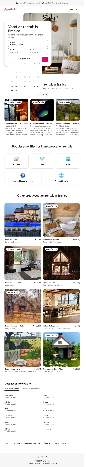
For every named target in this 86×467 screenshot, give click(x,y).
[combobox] (28, 44)
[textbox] (18, 52)
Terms (37, 463)
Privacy (30, 463)
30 (12, 91)
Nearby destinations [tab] (11, 388)
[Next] (46, 94)
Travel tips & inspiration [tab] (31, 388)
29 (38, 86)
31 (16, 91)
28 (34, 86)
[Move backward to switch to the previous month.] (12, 58)
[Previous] (38, 94)
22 (38, 82)
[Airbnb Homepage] (10, 9)
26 (25, 86)
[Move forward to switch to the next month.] (38, 58)
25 (21, 86)
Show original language (60, 3)
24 (16, 86)
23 (12, 86)
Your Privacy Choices (49, 463)
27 (29, 86)
